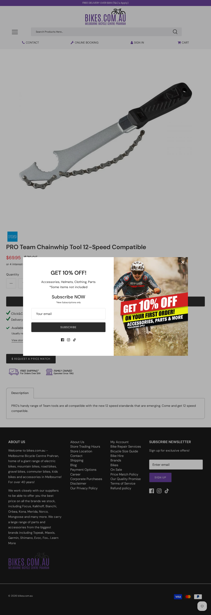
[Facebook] (62, 339)
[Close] (182, 262)
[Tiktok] (74, 339)
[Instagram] (68, 339)
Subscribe (68, 327)
